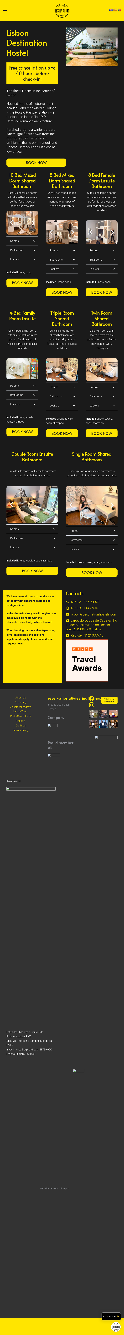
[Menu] (4, 10)
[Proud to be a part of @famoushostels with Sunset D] (103, 724)
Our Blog (21, 725)
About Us (21, 697)
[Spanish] (115, 10)
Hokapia (20, 720)
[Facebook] (91, 698)
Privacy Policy (21, 730)
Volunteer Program (20, 707)
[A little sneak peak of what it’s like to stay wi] (103, 714)
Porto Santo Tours (20, 716)
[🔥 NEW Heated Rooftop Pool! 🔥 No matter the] (93, 714)
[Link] (62, 10)
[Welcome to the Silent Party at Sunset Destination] (113, 714)
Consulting (20, 702)
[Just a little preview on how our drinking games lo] (93, 724)
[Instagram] (91, 705)
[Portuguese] (119, 10)
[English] (111, 10)
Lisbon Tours (20, 711)
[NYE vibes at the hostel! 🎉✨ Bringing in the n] (113, 724)
